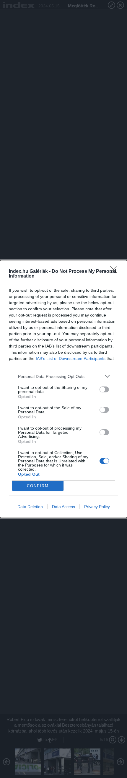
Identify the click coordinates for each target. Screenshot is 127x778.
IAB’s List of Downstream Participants (70, 358)
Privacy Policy (97, 506)
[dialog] (63, 389)
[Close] (115, 271)
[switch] (104, 389)
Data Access (63, 506)
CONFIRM (38, 486)
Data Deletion (30, 506)
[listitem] (63, 376)
